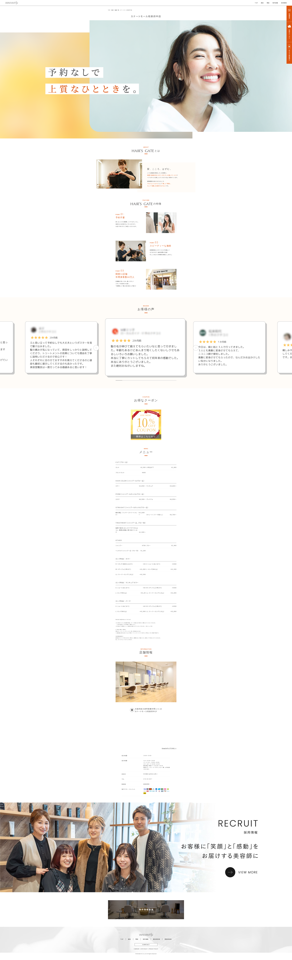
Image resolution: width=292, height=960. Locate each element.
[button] (119, 380)
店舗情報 (289, 16)
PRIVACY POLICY (153, 949)
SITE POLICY (144, 949)
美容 (262, 3)
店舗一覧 (117, 10)
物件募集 (275, 3)
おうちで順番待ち (289, 55)
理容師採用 (168, 939)
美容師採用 (156, 939)
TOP (256, 3)
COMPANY (136, 949)
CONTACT (146, 944)
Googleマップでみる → (169, 748)
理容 (268, 3)
